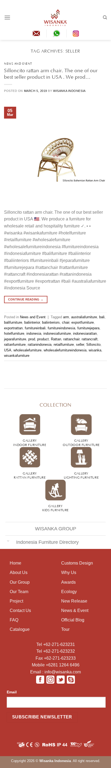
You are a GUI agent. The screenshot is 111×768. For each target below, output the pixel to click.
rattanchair (71, 339)
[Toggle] (8, 540)
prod (31, 339)
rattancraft (90, 339)
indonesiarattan (85, 333)
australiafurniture (84, 317)
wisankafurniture (16, 356)
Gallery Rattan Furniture (30, 475)
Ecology (69, 591)
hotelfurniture (14, 333)
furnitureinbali (35, 328)
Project (16, 601)
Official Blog (72, 620)
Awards (68, 582)
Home (15, 563)
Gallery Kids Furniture (55, 507)
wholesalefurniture (27, 350)
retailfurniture (64, 345)
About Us (18, 572)
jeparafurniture (15, 339)
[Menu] (7, 17)
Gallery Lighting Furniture (81, 475)
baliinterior (32, 322)
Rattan (56, 339)
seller (80, 345)
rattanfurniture (15, 345)
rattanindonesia (39, 345)
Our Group (20, 582)
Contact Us (20, 610)
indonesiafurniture (57, 333)
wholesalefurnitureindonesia (65, 350)
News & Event (74, 610)
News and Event (18, 63)
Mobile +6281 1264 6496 (55, 665)
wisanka (95, 350)
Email (12, 692)
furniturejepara (88, 328)
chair (65, 322)
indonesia (33, 333)
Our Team (19, 591)
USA (7, 350)
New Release (74, 601)
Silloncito (93, 345)
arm (66, 317)
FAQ (14, 620)
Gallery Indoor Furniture (29, 442)
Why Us (68, 572)
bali (102, 317)
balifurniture (13, 322)
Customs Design (77, 563)
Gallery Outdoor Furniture (81, 442)
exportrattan (13, 328)
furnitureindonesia (61, 328)
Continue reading (26, 299)
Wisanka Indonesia (69, 90)
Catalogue (20, 629)
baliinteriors (51, 322)
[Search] (105, 17)
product (43, 339)
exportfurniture (82, 322)
